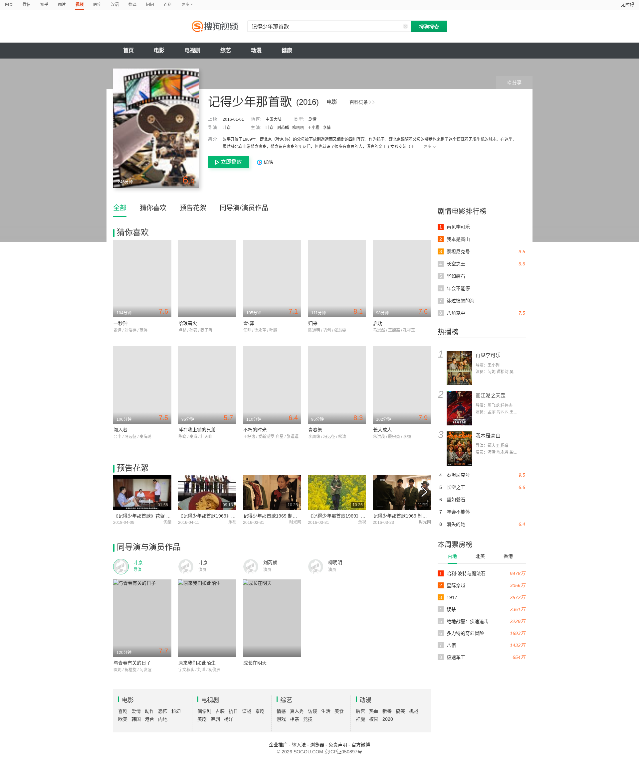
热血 (373, 711)
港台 (149, 719)
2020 (387, 719)
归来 (313, 323)
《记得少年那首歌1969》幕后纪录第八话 (221, 516)
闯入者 (120, 429)
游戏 (281, 719)
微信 (27, 4)
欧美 (122, 719)
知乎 (44, 4)
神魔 (360, 719)
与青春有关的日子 (132, 663)
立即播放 (231, 162)
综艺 (225, 50)
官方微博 (360, 744)
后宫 (360, 711)
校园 (373, 719)
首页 (128, 50)
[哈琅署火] (207, 278)
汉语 (115, 4)
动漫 (256, 50)
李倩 (327, 127)
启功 (377, 323)
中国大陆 (274, 119)
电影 (159, 50)
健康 (287, 50)
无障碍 (627, 4)
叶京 (227, 127)
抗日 (233, 711)
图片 (62, 4)
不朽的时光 (255, 429)
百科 (168, 4)
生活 (325, 711)
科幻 (176, 711)
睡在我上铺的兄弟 (197, 429)
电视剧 (192, 50)
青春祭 (315, 429)
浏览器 (317, 744)
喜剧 (122, 711)
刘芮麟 (283, 127)
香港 (508, 556)
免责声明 (337, 744)
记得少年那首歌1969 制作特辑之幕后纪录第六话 (423, 516)
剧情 (313, 119)
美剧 (202, 719)
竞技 (308, 719)
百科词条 (358, 102)
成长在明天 (255, 663)
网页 (9, 4)
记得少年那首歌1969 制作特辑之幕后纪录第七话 (293, 516)
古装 (220, 711)
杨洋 (228, 719)
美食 (339, 711)
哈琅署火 (187, 323)
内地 (452, 556)
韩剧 (215, 719)
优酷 (267, 162)
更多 (427, 146)
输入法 (299, 744)
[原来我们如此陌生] (207, 618)
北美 (480, 556)
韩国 (136, 719)
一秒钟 (120, 323)
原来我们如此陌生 (197, 663)
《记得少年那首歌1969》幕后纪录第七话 (350, 516)
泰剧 (260, 711)
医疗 (97, 4)
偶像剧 (204, 711)
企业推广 (278, 744)
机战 (413, 711)
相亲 (294, 719)
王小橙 (314, 127)
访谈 (312, 711)
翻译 (132, 4)
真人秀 (297, 711)
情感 (281, 711)
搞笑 (400, 711)
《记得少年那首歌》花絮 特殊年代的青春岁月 (160, 516)
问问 (150, 4)
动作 (149, 711)
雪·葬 (248, 323)
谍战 (246, 711)
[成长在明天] (272, 618)
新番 (387, 711)
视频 (80, 4)
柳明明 (298, 127)
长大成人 (382, 429)
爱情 (136, 711)
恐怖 (162, 711)
